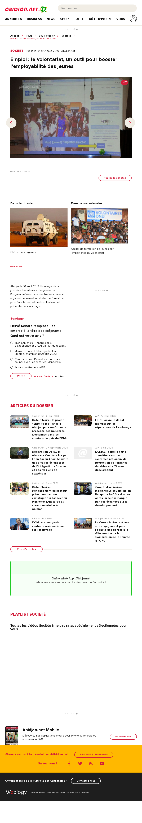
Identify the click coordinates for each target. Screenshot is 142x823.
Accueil (15, 36)
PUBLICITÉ (70, 29)
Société (66, 36)
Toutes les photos (115, 177)
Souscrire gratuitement (94, 754)
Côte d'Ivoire (100, 19)
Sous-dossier (47, 36)
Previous (11, 122)
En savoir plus (123, 736)
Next (130, 122)
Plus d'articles (26, 549)
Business (34, 19)
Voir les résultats (43, 376)
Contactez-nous (86, 780)
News (51, 19)
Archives (60, 376)
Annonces (13, 19)
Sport (65, 19)
